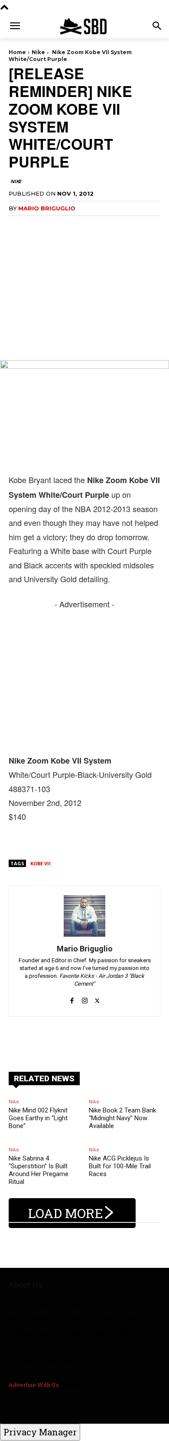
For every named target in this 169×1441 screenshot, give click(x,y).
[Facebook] (72, 996)
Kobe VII (40, 863)
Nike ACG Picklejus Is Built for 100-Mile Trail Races (120, 1166)
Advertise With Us (34, 1385)
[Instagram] (84, 996)
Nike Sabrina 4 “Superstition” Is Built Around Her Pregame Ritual (38, 1170)
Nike (38, 52)
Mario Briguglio (46, 208)
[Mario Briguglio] (84, 916)
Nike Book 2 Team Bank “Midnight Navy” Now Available (122, 1118)
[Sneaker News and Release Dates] (84, 26)
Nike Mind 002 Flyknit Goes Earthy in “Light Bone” (38, 1118)
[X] (97, 996)
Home (17, 52)
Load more (65, 1213)
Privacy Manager (40, 1432)
